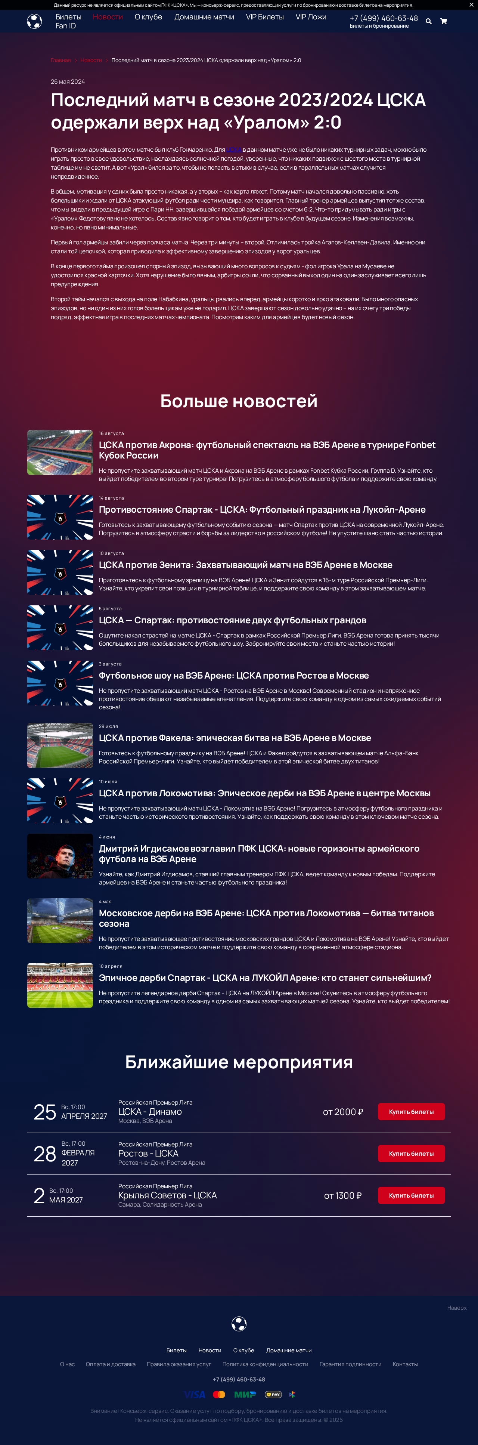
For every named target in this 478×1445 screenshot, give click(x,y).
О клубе (148, 16)
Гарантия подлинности (351, 1364)
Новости (108, 16)
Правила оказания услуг (179, 1364)
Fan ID (66, 25)
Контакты (405, 1364)
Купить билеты (411, 1112)
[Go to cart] (443, 21)
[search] (428, 21)
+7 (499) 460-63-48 (384, 18)
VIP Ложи (311, 16)
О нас (67, 1364)
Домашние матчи (204, 16)
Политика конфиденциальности (265, 1364)
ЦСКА (234, 149)
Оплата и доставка (111, 1364)
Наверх (457, 1308)
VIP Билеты (265, 16)
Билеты (68, 16)
